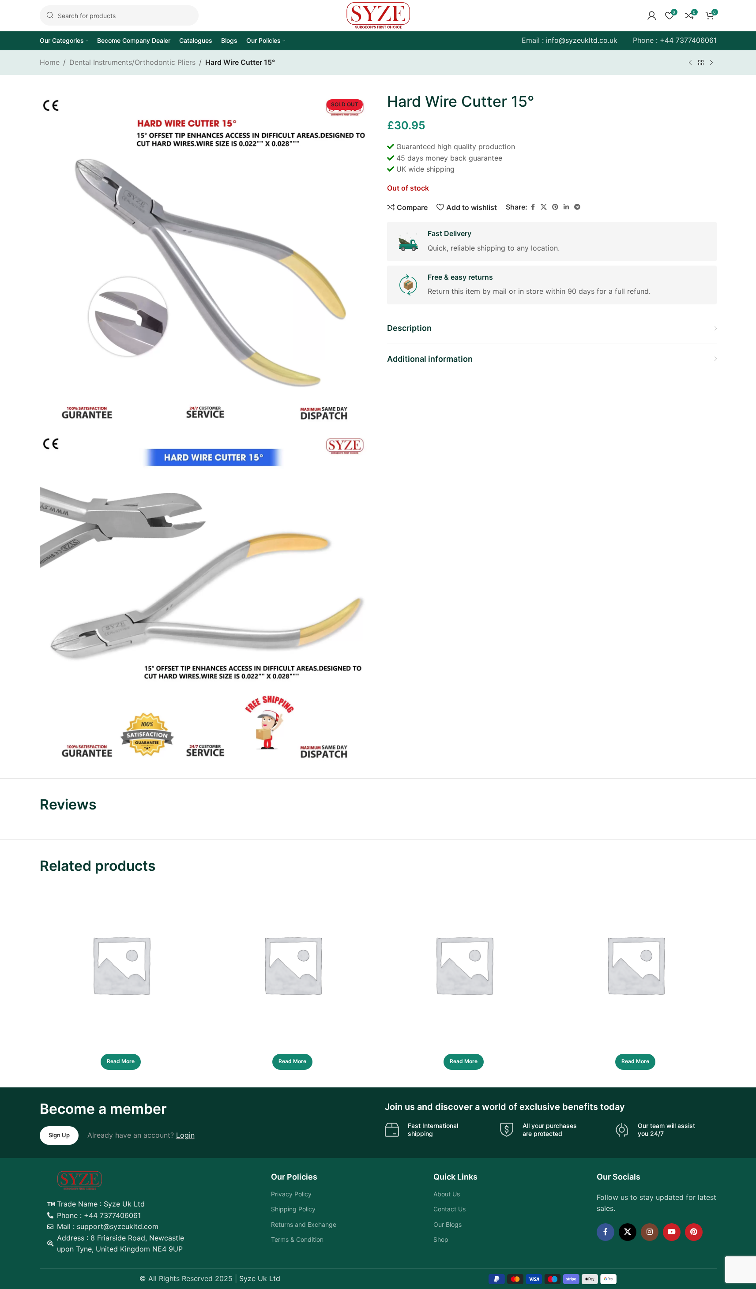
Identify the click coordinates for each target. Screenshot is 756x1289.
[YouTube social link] (672, 1232)
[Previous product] (690, 63)
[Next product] (711, 63)
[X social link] (543, 207)
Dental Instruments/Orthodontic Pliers (132, 62)
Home (50, 62)
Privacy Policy (291, 1194)
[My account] (652, 15)
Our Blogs (447, 1224)
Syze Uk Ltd (259, 1278)
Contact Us (449, 1209)
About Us (446, 1194)
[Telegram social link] (577, 207)
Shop (440, 1239)
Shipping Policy (293, 1209)
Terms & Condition (297, 1239)
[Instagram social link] (649, 1232)
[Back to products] (701, 63)
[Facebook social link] (532, 207)
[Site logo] (378, 14)
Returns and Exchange (303, 1224)
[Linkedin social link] (566, 207)
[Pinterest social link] (555, 207)
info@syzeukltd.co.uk (581, 40)
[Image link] (79, 1179)
